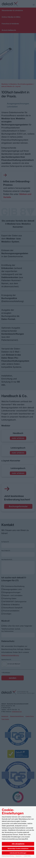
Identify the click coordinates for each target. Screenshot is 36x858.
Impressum (19, 856)
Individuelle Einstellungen (18, 853)
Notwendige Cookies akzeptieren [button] (18, 848)
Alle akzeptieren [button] (18, 844)
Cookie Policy (27, 856)
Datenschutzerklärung (8, 856)
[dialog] (18, 832)
